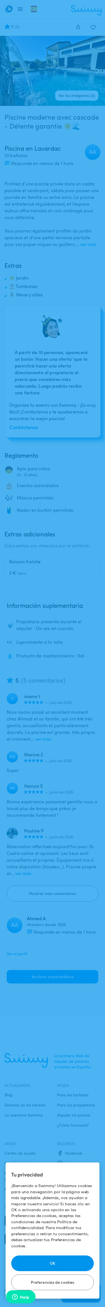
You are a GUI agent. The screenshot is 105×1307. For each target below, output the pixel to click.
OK (52, 1263)
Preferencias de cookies (52, 1282)
